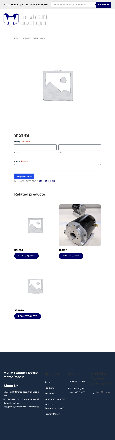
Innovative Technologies (27, 406)
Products (50, 388)
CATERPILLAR (39, 38)
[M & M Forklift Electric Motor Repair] (26, 25)
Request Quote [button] (27, 316)
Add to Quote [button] (26, 255)
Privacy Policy (52, 414)
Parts (47, 382)
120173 (63, 250)
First (16, 152)
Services (49, 393)
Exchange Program (55, 399)
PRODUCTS (26, 38)
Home (17, 38)
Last (60, 152)
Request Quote (24, 176)
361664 (18, 250)
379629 (19, 310)
